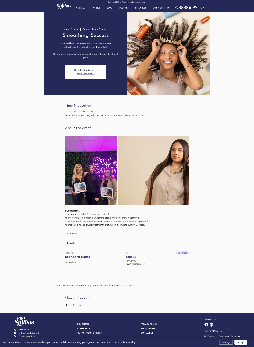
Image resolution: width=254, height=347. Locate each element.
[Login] (194, 7)
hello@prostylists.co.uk (29, 333)
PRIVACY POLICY (149, 324)
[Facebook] (181, 7)
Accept (240, 342)
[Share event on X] (73, 305)
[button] (80, 8)
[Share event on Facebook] (66, 305)
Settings (226, 342)
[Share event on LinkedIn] (81, 305)
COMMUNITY (83, 329)
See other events (86, 74)
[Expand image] (91, 170)
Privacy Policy (128, 342)
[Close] (250, 342)
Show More (71, 233)
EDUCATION (83, 324)
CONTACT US (147, 333)
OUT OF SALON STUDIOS (87, 333)
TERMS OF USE (148, 329)
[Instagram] (186, 7)
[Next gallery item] (185, 170)
